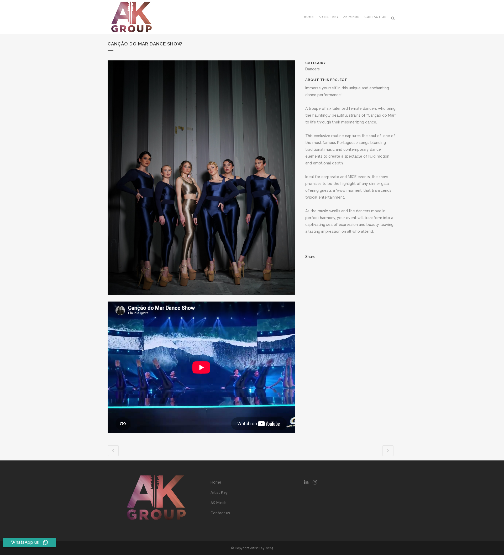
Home (216, 482)
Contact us (220, 513)
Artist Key (219, 492)
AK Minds (219, 503)
